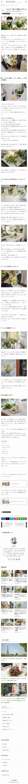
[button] (3, 518)
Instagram (5, 762)
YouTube (5, 765)
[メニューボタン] (2, 2)
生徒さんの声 (6, 726)
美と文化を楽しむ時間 (8, 714)
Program (5, 747)
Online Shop (6, 750)
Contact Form (6, 774)
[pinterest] (17, 559)
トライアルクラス (14, 483)
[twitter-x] (11, 559)
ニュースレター (6, 759)
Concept (5, 744)
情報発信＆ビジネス (7, 720)
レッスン (5, 711)
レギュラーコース (6, 13)
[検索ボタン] (26, 2)
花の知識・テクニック (8, 729)
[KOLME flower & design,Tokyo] (14, 2)
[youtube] (19, 559)
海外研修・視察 (6, 717)
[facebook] (9, 559)
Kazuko (14, 546)
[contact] (16, 780)
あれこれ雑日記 (6, 723)
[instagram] (14, 559)
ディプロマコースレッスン (16, 501)
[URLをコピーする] (25, 518)
